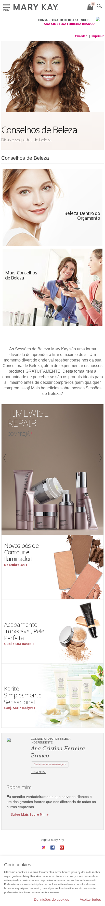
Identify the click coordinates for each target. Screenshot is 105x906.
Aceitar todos (90, 899)
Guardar (81, 36)
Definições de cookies (51, 899)
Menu (6, 6)
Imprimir (97, 36)
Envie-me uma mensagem (50, 764)
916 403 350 (38, 772)
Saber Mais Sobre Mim (29, 814)
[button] (4, 469)
